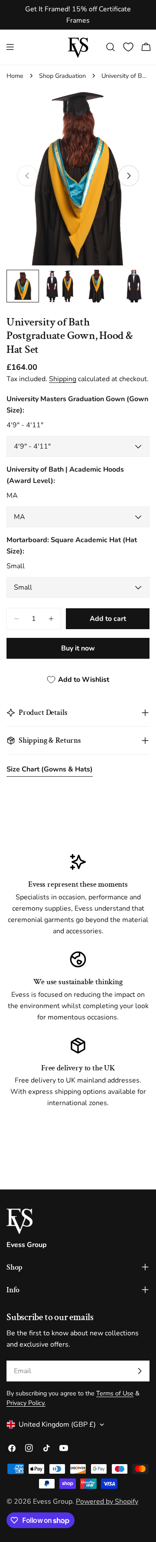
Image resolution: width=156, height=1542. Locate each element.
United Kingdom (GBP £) (57, 1424)
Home (14, 75)
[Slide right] (128, 175)
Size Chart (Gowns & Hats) (49, 769)
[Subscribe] (139, 1371)
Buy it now (78, 648)
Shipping (62, 379)
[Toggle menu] (10, 47)
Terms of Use (114, 1393)
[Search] (110, 47)
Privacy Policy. (26, 1402)
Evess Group (52, 1501)
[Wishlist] (128, 47)
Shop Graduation (62, 75)
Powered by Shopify (107, 1501)
